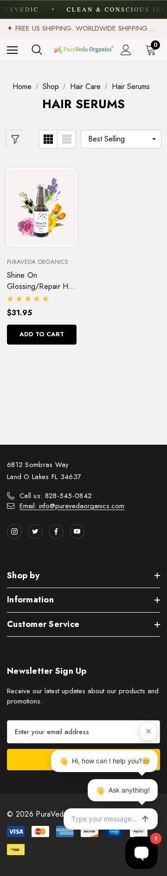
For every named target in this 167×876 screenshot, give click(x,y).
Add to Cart (41, 334)
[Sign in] (126, 50)
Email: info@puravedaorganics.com (71, 506)
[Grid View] (48, 139)
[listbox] (121, 139)
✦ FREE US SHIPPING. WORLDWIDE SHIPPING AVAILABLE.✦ (83, 28)
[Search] (37, 49)
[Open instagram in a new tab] (14, 531)
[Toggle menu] (12, 50)
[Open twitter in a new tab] (35, 531)
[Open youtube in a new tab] (77, 531)
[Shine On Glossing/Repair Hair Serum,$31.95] (41, 207)
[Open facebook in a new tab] (56, 531)
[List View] (67, 139)
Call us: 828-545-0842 (55, 496)
